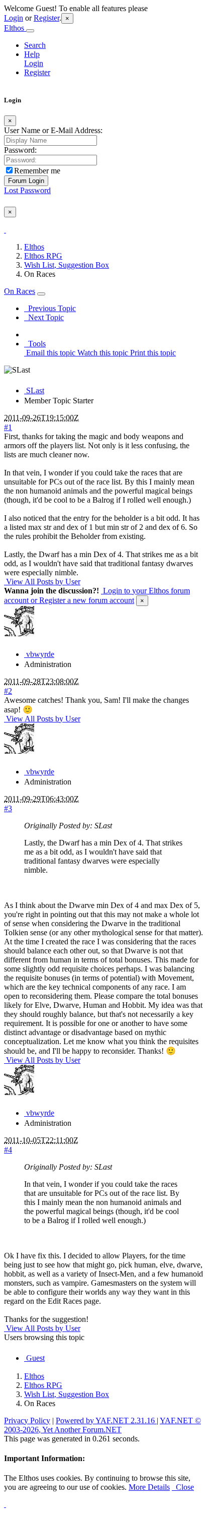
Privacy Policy (27, 1420)
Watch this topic (101, 352)
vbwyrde (39, 654)
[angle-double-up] (5, 1504)
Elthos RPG (43, 256)
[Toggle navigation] (30, 30)
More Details (149, 1487)
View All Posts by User (42, 581)
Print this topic (152, 352)
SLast (34, 390)
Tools (35, 343)
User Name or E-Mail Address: (53, 130)
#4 (8, 1149)
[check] (5, 229)
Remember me (37, 170)
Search (35, 45)
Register (46, 18)
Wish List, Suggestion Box (66, 265)
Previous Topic (50, 308)
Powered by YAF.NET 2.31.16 (106, 1420)
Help (32, 54)
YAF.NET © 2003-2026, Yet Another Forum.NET (102, 1425)
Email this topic (49, 352)
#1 (8, 427)
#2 (8, 691)
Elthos (15, 28)
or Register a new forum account (81, 600)
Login (13, 18)
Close (183, 1487)
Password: (20, 150)
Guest (34, 1358)
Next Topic (44, 317)
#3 (8, 808)
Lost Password (27, 190)
